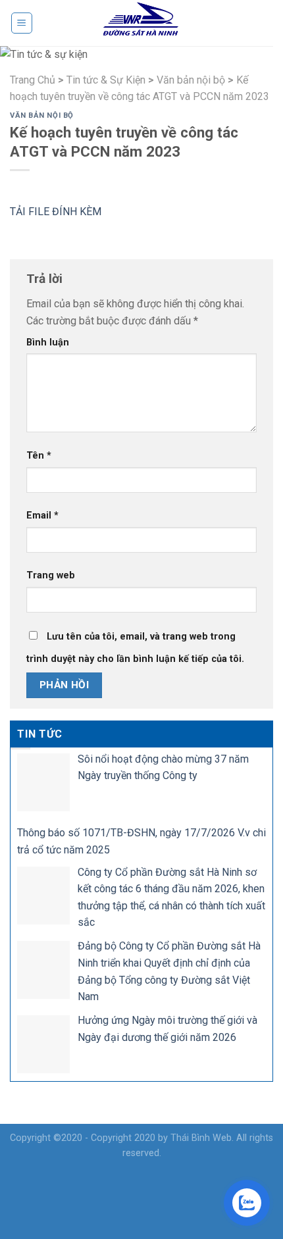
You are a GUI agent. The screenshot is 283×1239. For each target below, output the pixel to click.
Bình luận (47, 342)
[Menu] (22, 23)
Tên (38, 455)
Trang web (50, 575)
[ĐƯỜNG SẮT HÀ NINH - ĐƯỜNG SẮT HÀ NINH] (141, 23)
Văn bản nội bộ (42, 115)
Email (42, 515)
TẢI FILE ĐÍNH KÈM (57, 211)
